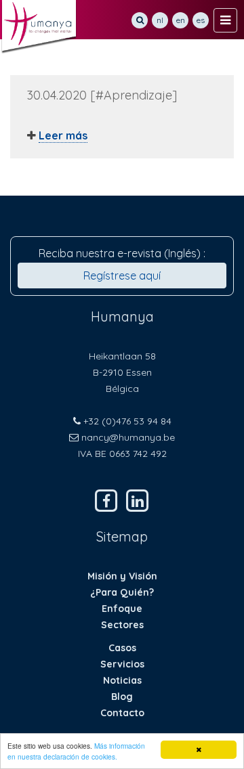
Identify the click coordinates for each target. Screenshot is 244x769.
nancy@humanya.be (128, 437)
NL (160, 20)
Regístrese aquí (122, 275)
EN (180, 20)
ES (201, 20)
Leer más (63, 135)
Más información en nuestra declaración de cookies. (76, 751)
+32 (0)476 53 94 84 (127, 421)
